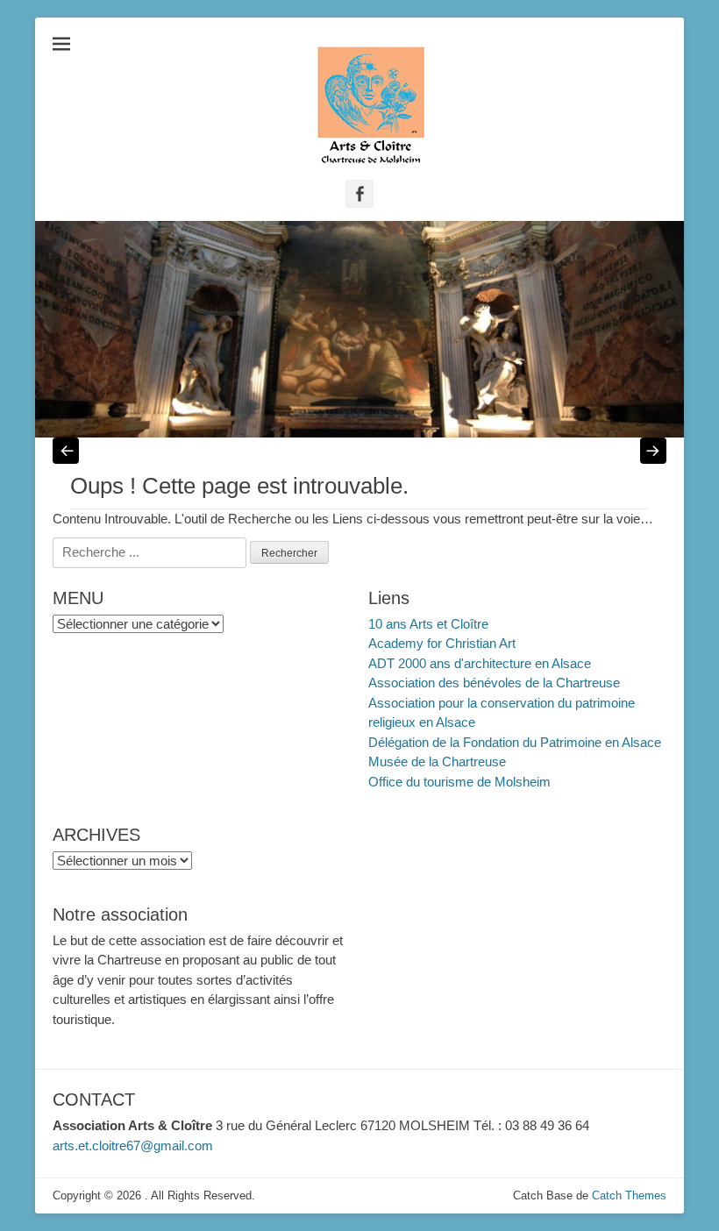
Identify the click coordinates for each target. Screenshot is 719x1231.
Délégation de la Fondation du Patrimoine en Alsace (514, 742)
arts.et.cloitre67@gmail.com (133, 1145)
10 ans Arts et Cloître (428, 623)
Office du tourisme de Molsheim (459, 781)
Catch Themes (629, 1195)
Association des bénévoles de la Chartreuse (494, 682)
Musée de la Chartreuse (437, 761)
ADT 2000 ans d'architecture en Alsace (479, 663)
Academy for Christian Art (442, 643)
